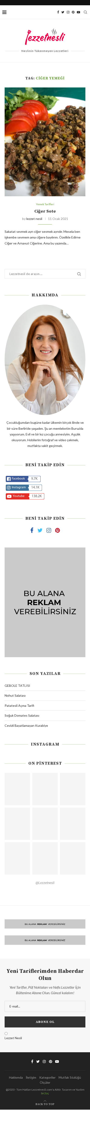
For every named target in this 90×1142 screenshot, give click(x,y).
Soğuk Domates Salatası (22, 715)
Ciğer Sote (45, 211)
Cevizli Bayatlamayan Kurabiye (26, 725)
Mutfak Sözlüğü (70, 1077)
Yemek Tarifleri (45, 204)
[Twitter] (62, 12)
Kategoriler (47, 1077)
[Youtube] (78, 12)
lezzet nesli (34, 219)
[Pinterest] (73, 12)
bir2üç (45, 1093)
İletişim (31, 1077)
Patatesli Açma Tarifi (19, 705)
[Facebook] (58, 12)
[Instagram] (68, 12)
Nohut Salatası (15, 695)
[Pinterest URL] (17, 789)
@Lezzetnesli (45, 882)
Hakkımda (16, 1077)
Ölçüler (45, 1082)
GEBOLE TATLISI (17, 685)
